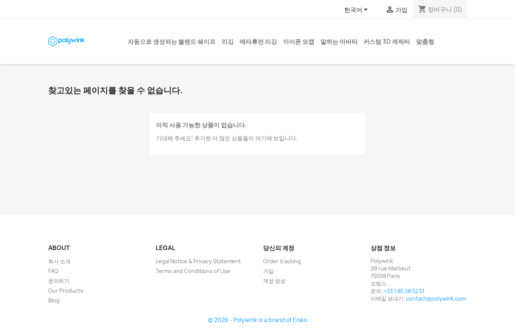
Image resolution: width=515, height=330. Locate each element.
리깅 (228, 41)
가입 (268, 271)
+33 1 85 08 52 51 (404, 291)
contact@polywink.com (436, 298)
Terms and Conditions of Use (193, 271)
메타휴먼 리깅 (258, 41)
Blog (54, 300)
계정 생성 (274, 280)
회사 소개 (59, 261)
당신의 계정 (278, 248)
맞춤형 (425, 41)
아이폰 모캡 (298, 41)
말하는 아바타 (339, 41)
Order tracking (282, 261)
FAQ (53, 271)
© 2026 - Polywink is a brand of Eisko (257, 320)
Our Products (65, 290)
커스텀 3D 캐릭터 (386, 41)
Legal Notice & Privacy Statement (198, 261)
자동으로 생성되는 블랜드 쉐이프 (172, 41)
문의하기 (58, 280)
